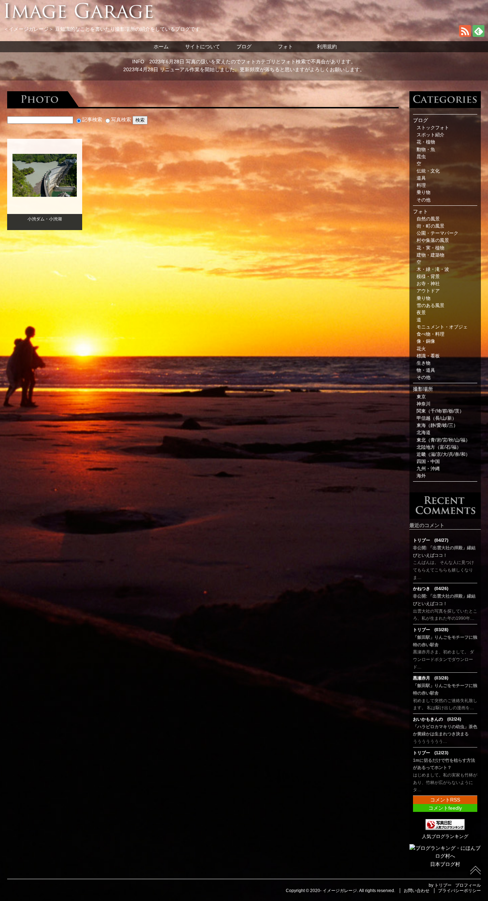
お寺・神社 (428, 283)
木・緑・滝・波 (433, 269)
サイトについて (202, 46)
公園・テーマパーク (437, 233)
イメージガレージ (340, 890)
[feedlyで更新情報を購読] (478, 35)
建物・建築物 (430, 255)
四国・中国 (428, 461)
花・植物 (426, 142)
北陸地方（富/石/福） (439, 447)
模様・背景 (428, 276)
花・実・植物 (430, 247)
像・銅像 (426, 341)
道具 (421, 178)
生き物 (423, 363)
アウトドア (428, 290)
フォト (285, 46)
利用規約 (327, 46)
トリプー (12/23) (430, 752)
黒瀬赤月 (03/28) (430, 678)
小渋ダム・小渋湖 (45, 218)
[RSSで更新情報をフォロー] (465, 35)
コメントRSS (445, 800)
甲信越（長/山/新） (437, 418)
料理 (421, 185)
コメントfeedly (445, 808)
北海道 (423, 432)
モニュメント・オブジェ (442, 327)
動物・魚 (426, 149)
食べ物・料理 (430, 334)
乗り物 (423, 192)
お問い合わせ (416, 890)
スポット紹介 (430, 134)
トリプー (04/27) (430, 540)
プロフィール (468, 885)
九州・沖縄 (428, 468)
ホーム (161, 46)
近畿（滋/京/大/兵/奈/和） (443, 454)
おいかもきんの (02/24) (437, 719)
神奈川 (423, 403)
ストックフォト (433, 127)
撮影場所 (423, 389)
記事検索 (92, 119)
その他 (423, 200)
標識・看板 (428, 356)
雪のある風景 (430, 305)
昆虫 (421, 156)
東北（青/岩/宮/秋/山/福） (443, 440)
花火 (421, 348)
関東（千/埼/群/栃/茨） (440, 411)
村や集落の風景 (433, 240)
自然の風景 (428, 218)
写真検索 (121, 119)
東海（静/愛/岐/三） (437, 425)
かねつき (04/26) (430, 588)
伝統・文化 (428, 171)
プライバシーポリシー (459, 890)
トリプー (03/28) (430, 629)
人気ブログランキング (445, 836)
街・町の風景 (430, 226)
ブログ (244, 46)
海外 (421, 475)
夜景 (421, 312)
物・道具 (426, 370)
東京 (421, 396)
